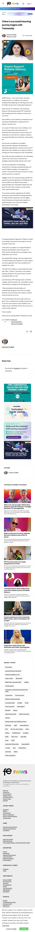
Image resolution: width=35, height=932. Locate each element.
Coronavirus (8, 695)
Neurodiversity (24, 725)
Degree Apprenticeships (12, 699)
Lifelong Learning (24, 714)
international (20, 706)
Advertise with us (8, 797)
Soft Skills (23, 736)
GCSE (26, 703)
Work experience (10, 755)
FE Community (7, 794)
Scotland (25, 733)
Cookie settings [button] (11, 929)
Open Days (6, 907)
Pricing (5, 851)
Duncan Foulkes (11, 34)
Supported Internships (12, 744)
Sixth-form (14, 736)
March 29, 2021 (11, 36)
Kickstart (7, 710)
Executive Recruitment (9, 829)
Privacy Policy (7, 799)
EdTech (5, 811)
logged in (17, 368)
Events (5, 886)
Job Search (6, 830)
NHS (6, 729)
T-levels (7, 748)
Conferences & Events (9, 902)
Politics (7, 733)
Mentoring (8, 725)
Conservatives (9, 686)
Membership (6, 890)
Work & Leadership (8, 815)
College (26, 682)
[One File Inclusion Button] (17, 412)
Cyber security (19, 695)
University (8, 751)
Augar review (9, 678)
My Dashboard (7, 885)
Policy (27, 729)
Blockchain (19, 678)
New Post (5, 883)
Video (4, 871)
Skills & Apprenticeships (10, 816)
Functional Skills (10, 703)
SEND (7, 736)
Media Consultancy (8, 858)
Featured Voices (7, 841)
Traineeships (22, 748)
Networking (6, 905)
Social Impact (7, 818)
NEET (15, 725)
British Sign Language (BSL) (13, 682)
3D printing (8, 667)
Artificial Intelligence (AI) (12, 674)
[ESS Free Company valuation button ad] (17, 393)
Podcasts (5, 869)
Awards (5, 900)
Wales (16, 751)
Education (6, 809)
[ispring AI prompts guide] (17, 227)
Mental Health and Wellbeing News (15, 721)
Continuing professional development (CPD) (16, 690)
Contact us (6, 792)
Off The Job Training (16, 729)
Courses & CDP (7, 904)
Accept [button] (24, 929)
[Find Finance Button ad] (17, 431)
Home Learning (9, 706)
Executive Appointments (10, 827)
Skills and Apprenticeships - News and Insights (17, 322)
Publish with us (7, 795)
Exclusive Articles (8, 839)
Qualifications (16, 733)
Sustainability (25, 744)
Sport (6, 740)
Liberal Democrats (10, 714)
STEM (13, 740)
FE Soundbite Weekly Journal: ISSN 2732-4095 (16, 843)
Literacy (7, 718)
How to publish (7, 880)
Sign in (29, 4)
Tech (14, 748)
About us (5, 790)
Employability (7, 813)
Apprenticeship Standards (13, 671)
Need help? (6, 891)
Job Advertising (7, 857)
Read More (5, 925)
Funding (19, 703)
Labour (15, 710)
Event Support (7, 860)
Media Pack (6, 853)
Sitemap (5, 800)
